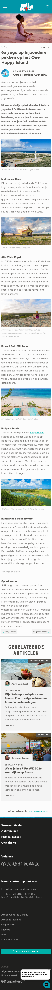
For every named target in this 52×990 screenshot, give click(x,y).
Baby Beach (37, 432)
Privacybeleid (9, 975)
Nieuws (5, 929)
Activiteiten (9, 830)
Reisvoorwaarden (37, 810)
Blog (4, 47)
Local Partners (10, 939)
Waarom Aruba (12, 825)
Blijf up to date (27, 951)
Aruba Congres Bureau (14, 914)
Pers (4, 934)
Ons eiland (8, 842)
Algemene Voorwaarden (15, 971)
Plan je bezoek (11, 836)
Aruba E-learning (11, 919)
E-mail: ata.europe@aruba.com (19, 888)
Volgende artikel (40, 632)
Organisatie (8, 924)
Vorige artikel (10, 632)
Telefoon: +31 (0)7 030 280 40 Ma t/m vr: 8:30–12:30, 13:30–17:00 (21, 895)
